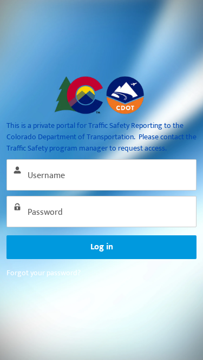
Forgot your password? (43, 273)
